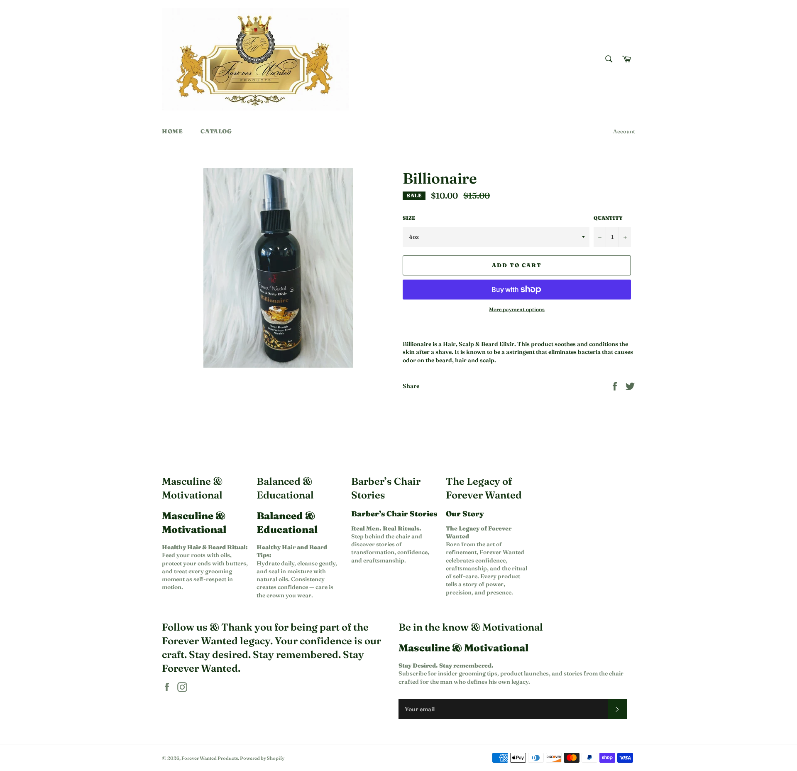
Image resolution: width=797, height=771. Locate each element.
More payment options (517, 309)
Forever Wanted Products (209, 758)
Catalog (216, 131)
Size (409, 218)
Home (172, 131)
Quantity (608, 218)
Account (624, 131)
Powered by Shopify (262, 758)
